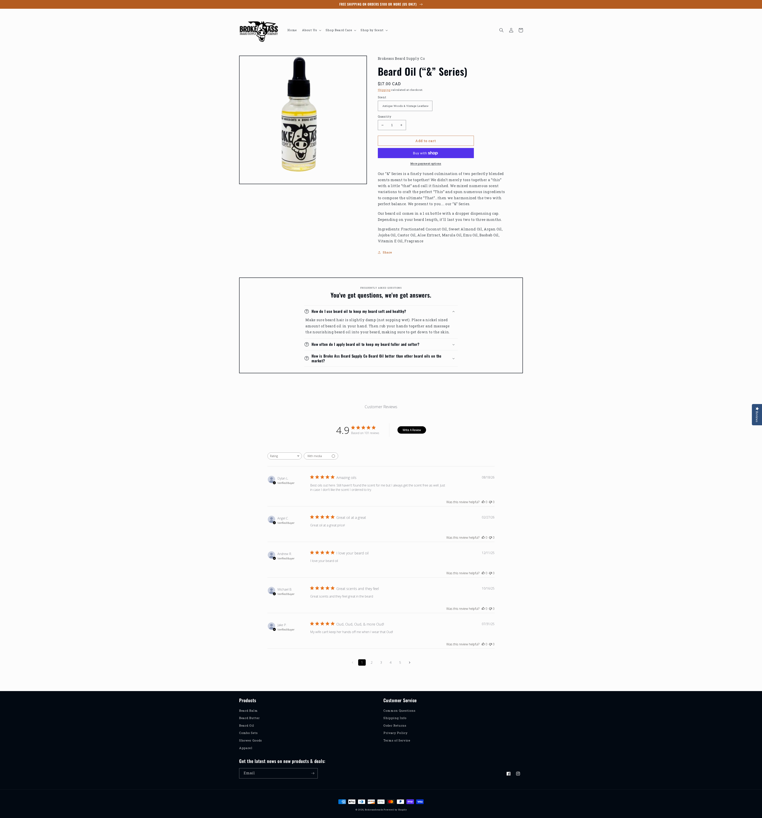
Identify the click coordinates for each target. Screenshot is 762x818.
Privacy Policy (395, 733)
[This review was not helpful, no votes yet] (490, 502)
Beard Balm (248, 711)
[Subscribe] (313, 773)
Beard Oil (246, 725)
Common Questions (399, 711)
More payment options (425, 163)
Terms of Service (396, 740)
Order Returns (394, 725)
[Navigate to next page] (409, 662)
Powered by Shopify (395, 809)
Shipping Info (395, 718)
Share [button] (387, 252)
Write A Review (412, 430)
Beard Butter (249, 718)
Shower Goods (250, 740)
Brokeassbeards (374, 809)
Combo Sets (248, 733)
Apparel (245, 748)
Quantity (384, 116)
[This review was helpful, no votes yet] (483, 502)
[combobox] (284, 456)
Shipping (384, 90)
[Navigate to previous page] (352, 662)
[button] (311, 30)
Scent (382, 97)
